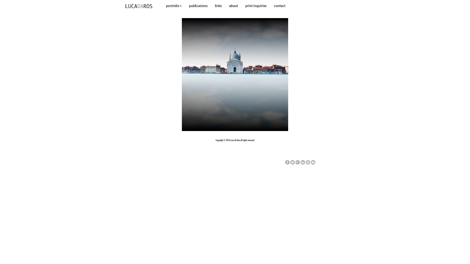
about (233, 6)
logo (139, 6)
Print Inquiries (256, 6)
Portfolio (172, 6)
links (218, 6)
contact (279, 6)
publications (198, 6)
